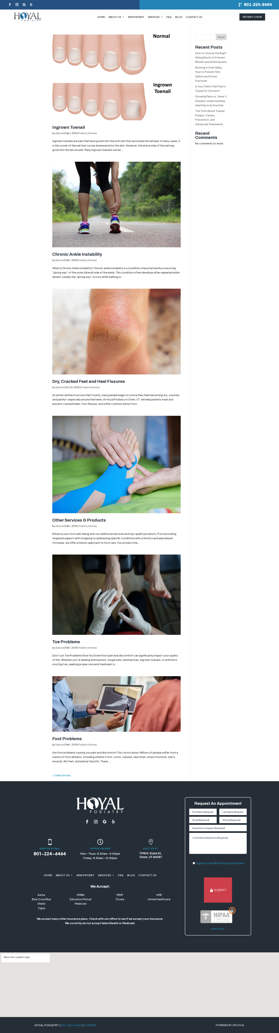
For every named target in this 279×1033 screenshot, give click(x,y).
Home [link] (101, 16)
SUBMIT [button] (218, 890)
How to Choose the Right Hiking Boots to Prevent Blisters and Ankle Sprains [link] (211, 57)
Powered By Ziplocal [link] (230, 1025)
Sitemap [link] (90, 1025)
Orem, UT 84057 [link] (151, 857)
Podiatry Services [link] (87, 133)
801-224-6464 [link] (50, 853)
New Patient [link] (136, 16)
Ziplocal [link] (59, 133)
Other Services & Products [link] (79, 520)
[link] (27, 17)
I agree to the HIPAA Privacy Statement (220, 863)
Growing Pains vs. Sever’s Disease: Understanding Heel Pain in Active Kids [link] (211, 101)
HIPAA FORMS (217, 929)
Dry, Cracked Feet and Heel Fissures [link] (88, 381)
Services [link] (154, 16)
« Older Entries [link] (61, 775)
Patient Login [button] (252, 16)
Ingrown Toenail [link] (68, 127)
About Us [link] (114, 16)
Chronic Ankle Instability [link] (77, 254)
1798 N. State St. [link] (151, 853)
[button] (10, 4)
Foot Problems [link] (67, 738)
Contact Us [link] (194, 16)
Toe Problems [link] (66, 642)
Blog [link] (178, 16)
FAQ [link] (169, 16)
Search (221, 37)
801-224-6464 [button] (258, 4)
